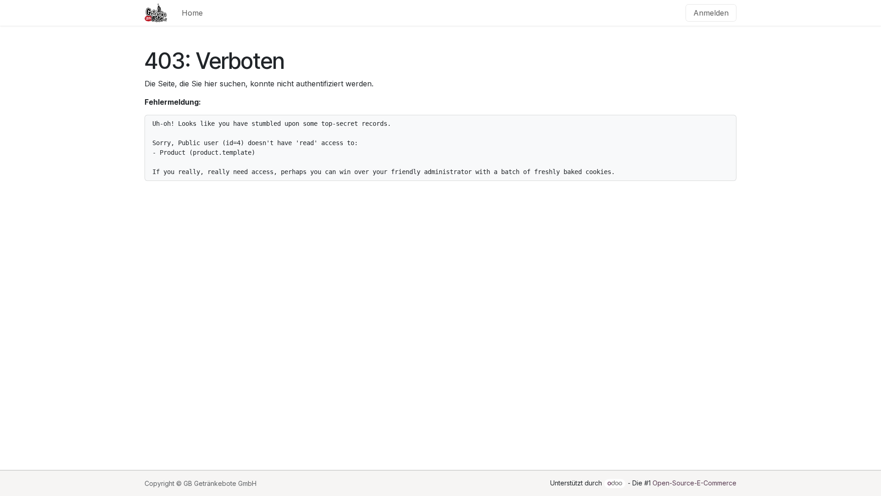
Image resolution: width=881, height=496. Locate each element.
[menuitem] (192, 13)
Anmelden (711, 12)
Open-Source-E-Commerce (694, 483)
